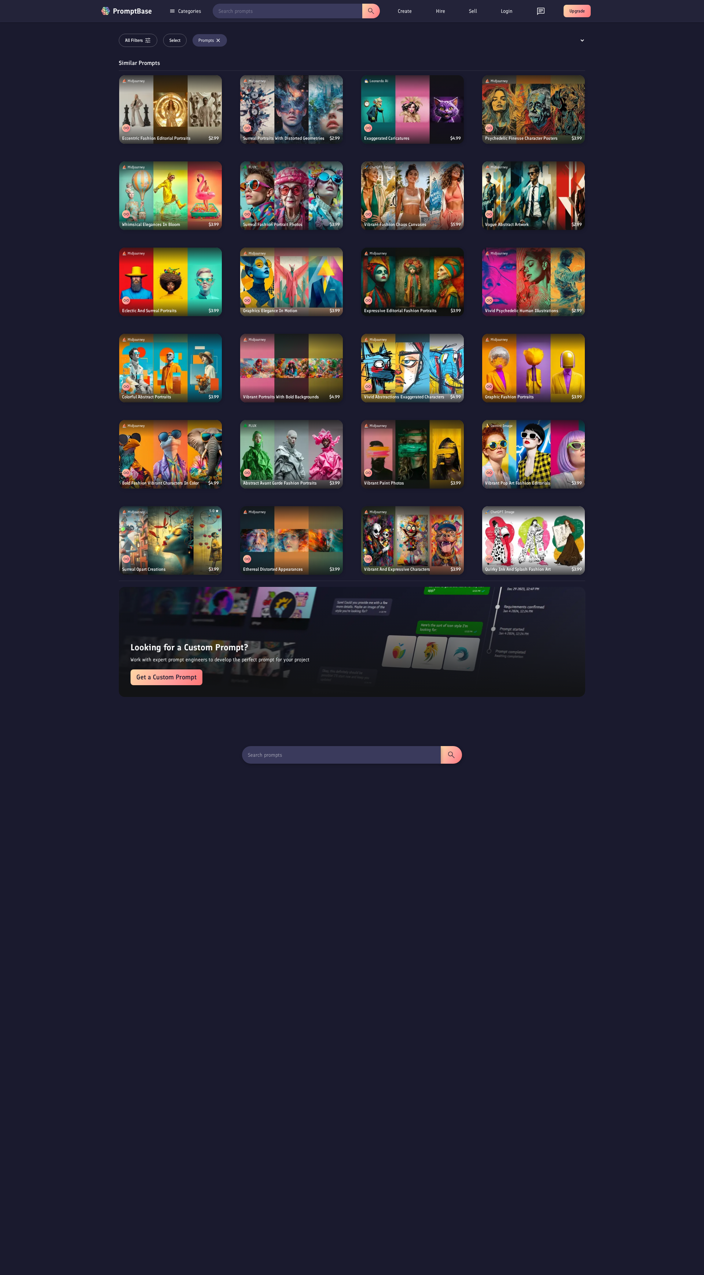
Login (507, 11)
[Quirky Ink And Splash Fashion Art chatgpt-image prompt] (533, 540)
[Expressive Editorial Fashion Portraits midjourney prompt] (412, 282)
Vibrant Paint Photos (384, 483)
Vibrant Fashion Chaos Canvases (395, 224)
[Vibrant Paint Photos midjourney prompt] (412, 454)
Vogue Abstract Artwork (507, 224)
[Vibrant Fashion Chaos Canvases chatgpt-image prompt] (412, 195)
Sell (473, 11)
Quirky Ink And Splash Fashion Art (518, 569)
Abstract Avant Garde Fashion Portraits (280, 483)
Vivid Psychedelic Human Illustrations (521, 310)
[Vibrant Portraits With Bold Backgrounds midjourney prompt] (291, 368)
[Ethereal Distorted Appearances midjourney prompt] (291, 540)
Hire (440, 11)
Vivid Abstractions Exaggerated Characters (404, 396)
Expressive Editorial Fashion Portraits (400, 310)
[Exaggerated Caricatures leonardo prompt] (412, 109)
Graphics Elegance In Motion (270, 310)
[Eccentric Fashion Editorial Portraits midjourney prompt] (170, 109)
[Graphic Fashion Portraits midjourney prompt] (533, 368)
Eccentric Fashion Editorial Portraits (156, 138)
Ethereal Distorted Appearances (273, 569)
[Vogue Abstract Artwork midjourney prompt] (533, 195)
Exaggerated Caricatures (387, 138)
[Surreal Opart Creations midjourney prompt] (170, 540)
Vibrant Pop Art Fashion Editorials (517, 483)
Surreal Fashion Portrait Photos (272, 224)
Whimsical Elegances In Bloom (151, 224)
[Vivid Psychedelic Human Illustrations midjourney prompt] (533, 282)
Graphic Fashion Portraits (509, 396)
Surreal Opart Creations (144, 569)
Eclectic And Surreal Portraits (149, 310)
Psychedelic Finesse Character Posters (521, 138)
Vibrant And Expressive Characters (397, 569)
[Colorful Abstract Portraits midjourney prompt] (170, 368)
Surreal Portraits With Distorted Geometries (283, 138)
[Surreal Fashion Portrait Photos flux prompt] (291, 195)
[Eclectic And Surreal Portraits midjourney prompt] (170, 282)
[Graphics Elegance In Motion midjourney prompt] (291, 282)
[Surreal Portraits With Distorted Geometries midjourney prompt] (291, 109)
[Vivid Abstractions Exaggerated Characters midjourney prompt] (412, 368)
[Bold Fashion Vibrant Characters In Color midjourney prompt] (170, 454)
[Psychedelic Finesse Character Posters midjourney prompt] (533, 109)
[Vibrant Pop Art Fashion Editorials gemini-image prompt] (533, 454)
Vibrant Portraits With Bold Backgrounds (281, 396)
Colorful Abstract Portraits (146, 396)
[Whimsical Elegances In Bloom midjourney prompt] (170, 195)
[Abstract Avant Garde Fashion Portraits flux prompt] (291, 454)
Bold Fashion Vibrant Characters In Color (160, 483)
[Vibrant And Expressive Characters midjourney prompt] (412, 540)
